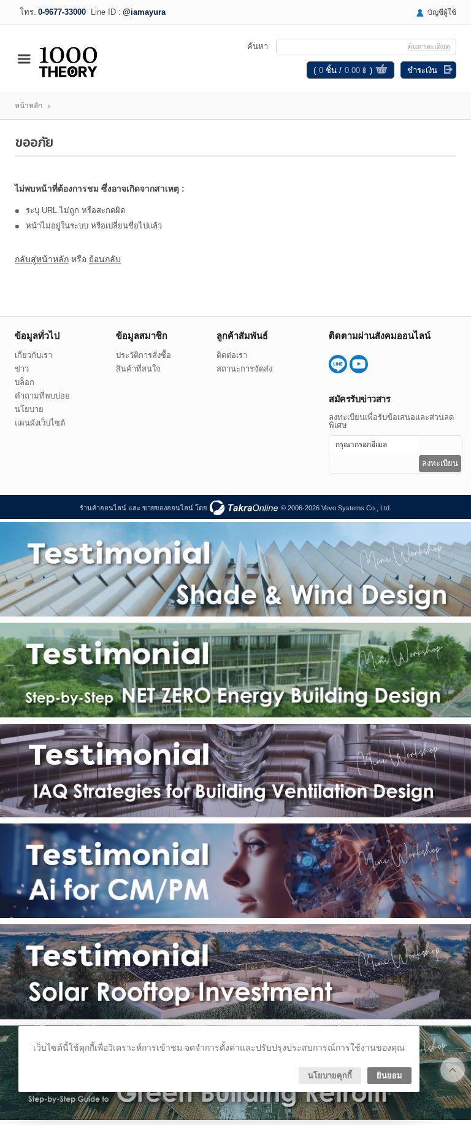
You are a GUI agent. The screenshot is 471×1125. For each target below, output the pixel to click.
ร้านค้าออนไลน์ (103, 508)
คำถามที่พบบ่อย (42, 395)
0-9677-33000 (62, 12)
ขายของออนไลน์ (167, 508)
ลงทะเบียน (440, 463)
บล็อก (24, 382)
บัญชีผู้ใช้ (441, 12)
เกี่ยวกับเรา (33, 355)
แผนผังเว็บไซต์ (40, 422)
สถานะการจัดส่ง (244, 368)
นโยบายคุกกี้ (330, 1075)
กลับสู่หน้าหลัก (42, 259)
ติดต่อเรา (231, 355)
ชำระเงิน (422, 70)
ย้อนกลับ (105, 259)
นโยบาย (29, 409)
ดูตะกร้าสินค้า (381, 70)
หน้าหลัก (28, 105)
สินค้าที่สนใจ (138, 368)
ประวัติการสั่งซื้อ (143, 355)
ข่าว (22, 368)
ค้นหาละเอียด (428, 46)
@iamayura (144, 12)
